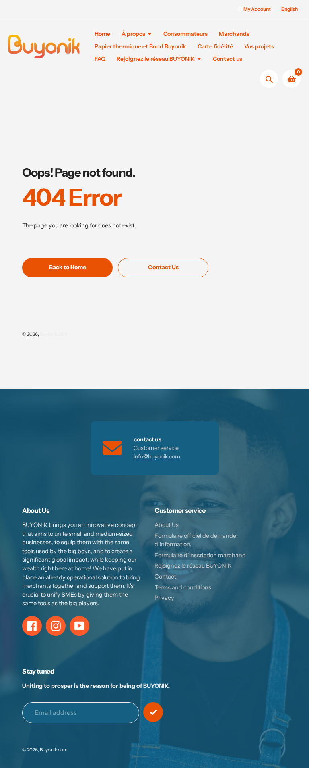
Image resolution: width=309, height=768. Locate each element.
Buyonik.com (54, 334)
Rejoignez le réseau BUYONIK (193, 565)
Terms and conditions (182, 587)
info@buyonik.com (157, 456)
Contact (165, 576)
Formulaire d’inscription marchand (200, 555)
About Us (166, 525)
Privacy (164, 597)
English (289, 9)
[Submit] (153, 712)
